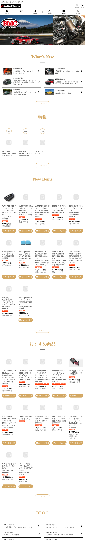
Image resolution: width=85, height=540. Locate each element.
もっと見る (41, 103)
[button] (77, 6)
